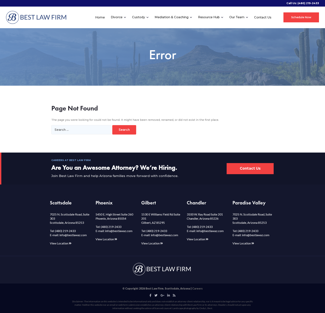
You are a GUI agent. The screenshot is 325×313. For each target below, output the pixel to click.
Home (100, 17)
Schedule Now (301, 17)
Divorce (116, 17)
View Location (59, 243)
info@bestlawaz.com (73, 235)
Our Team (237, 17)
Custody (138, 17)
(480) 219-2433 (308, 3)
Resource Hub (209, 17)
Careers (197, 288)
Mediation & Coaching (171, 17)
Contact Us (262, 17)
